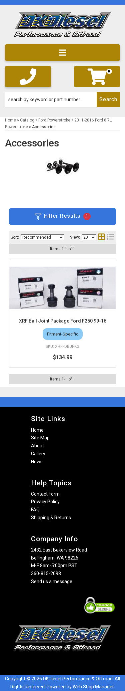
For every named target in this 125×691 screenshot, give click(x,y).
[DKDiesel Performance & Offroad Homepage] (62, 27)
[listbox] (42, 237)
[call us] (28, 76)
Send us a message (51, 581)
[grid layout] (101, 237)
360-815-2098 (46, 573)
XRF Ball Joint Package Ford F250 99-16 (62, 321)
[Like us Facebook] (51, 663)
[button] (62, 99)
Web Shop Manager (93, 686)
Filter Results (66, 216)
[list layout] (110, 237)
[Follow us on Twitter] (69, 663)
